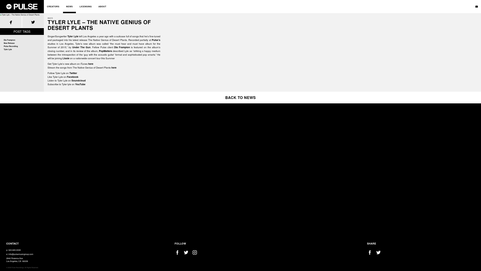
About (102, 6)
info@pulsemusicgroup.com (20, 254)
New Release (9, 43)
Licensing (86, 6)
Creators (53, 6)
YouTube (80, 84)
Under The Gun (81, 47)
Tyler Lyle (8, 49)
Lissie (66, 58)
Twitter (73, 73)
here (90, 63)
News (69, 6)
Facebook (72, 77)
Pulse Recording (11, 46)
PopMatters (105, 51)
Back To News (240, 97)
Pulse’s (156, 40)
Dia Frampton (9, 40)
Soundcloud (79, 80)
